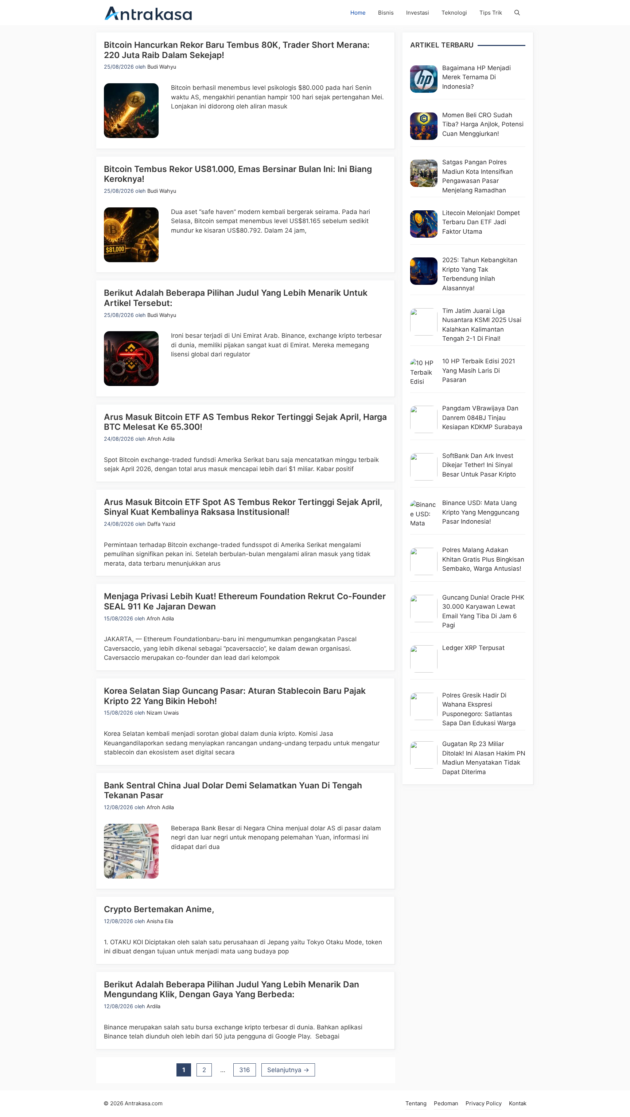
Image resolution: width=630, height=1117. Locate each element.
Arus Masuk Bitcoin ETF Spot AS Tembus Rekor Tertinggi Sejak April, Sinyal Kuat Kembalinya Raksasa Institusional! (243, 507)
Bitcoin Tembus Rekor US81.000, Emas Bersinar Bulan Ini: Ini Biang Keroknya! (238, 174)
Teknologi (454, 12)
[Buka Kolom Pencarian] (517, 12)
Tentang (416, 1103)
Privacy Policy (484, 1103)
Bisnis (386, 12)
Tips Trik (490, 12)
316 (247, 1070)
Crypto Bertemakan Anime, (159, 909)
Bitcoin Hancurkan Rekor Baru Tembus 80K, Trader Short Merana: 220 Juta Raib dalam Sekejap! (237, 50)
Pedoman (446, 1103)
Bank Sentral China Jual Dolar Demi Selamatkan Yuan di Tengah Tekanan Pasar (233, 790)
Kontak (517, 1103)
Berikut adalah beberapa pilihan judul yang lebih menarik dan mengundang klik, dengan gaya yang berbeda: (231, 989)
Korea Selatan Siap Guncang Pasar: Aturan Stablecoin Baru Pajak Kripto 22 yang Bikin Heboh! (235, 696)
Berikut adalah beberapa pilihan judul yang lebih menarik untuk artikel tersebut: (236, 298)
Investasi (417, 12)
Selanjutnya (288, 1070)
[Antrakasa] (148, 12)
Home (358, 12)
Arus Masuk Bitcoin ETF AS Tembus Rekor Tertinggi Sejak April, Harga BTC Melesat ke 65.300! (245, 422)
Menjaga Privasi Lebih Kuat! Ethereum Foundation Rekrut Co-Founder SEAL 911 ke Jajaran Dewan (245, 601)
